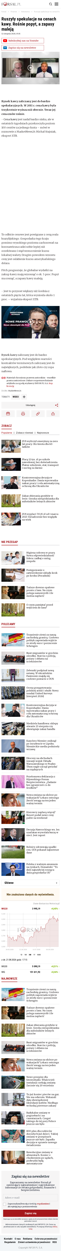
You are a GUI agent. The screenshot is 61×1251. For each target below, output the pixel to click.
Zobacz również (24, 432)
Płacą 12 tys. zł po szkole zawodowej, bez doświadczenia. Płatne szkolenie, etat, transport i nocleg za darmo (40, 463)
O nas (18, 1238)
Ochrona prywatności (45, 1238)
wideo (16, 396)
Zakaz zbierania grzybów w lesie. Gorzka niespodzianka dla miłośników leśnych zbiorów (40, 498)
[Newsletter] (8, 413)
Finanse (14, 12)
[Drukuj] (23, 413)
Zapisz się (30, 1213)
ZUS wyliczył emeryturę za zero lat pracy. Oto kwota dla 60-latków (40, 444)
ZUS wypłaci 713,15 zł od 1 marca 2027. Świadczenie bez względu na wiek (40, 517)
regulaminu (43, 1203)
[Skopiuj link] (38, 413)
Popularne (6, 432)
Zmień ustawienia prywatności (34, 1242)
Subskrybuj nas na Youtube (23, 40)
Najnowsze (43, 432)
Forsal (3, 12)
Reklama (27, 1238)
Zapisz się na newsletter (22, 47)
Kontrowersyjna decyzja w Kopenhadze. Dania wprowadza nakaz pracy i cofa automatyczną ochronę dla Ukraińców (40, 481)
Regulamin (10, 1242)
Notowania (25, 12)
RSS (54, 1242)
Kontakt (8, 1238)
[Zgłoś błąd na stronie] (53, 413)
